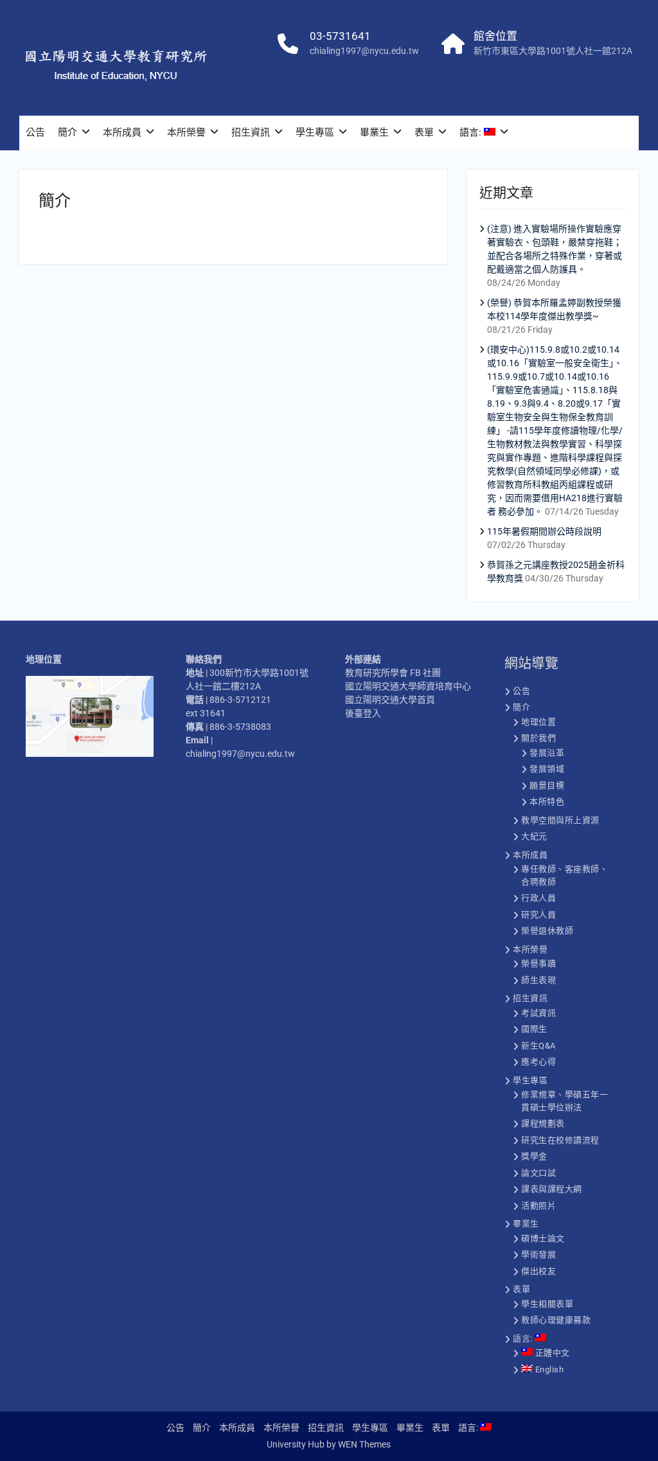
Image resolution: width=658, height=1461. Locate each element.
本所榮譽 (186, 132)
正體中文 (551, 1353)
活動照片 (538, 1205)
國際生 (534, 1029)
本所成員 (122, 132)
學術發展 (538, 1254)
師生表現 (538, 980)
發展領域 (546, 769)
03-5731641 (340, 36)
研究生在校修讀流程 (560, 1140)
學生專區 (315, 132)
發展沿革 (546, 752)
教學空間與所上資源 (560, 820)
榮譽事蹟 (538, 963)
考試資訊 (538, 1013)
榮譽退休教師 (547, 930)
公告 (35, 132)
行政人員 (538, 898)
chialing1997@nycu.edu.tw (364, 51)
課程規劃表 (543, 1123)
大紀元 (534, 836)
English (548, 1369)
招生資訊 (250, 132)
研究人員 (538, 914)
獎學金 (534, 1156)
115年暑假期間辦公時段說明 (544, 531)
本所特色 (546, 801)
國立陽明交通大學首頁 (390, 700)
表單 (424, 132)
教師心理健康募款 (556, 1320)
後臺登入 (363, 713)
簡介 (67, 132)
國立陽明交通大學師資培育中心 (408, 686)
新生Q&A (538, 1045)
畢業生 (374, 132)
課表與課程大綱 (551, 1189)
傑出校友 (538, 1271)
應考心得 (538, 1062)
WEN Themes (364, 1444)
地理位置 (538, 722)
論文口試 (538, 1173)
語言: (471, 132)
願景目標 (546, 785)
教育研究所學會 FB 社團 (393, 673)
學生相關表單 (547, 1304)
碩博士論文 (543, 1238)
